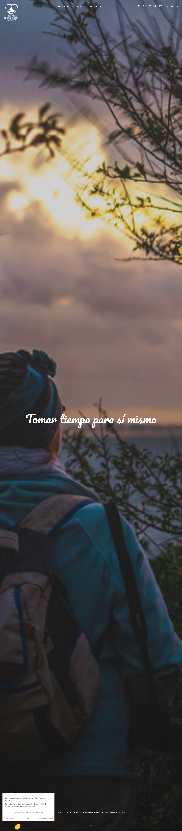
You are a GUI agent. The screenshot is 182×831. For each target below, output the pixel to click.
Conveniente (96, 6)
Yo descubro (62, 6)
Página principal (62, 812)
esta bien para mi (46, 818)
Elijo (28, 818)
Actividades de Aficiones (91, 812)
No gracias (11, 818)
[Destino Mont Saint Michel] (11, 12)
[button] (18, 827)
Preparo (80, 6)
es (149, 5)
